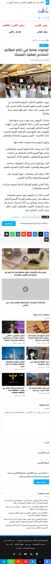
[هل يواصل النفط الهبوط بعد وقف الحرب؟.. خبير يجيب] (37, 379)
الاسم (46, 442)
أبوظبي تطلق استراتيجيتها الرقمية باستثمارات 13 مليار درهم (15, 364)
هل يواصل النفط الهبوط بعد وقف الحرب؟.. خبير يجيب (39, 389)
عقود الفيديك (15, 217)
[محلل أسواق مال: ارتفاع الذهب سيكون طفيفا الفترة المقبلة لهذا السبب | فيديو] (37, 327)
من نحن (28, 544)
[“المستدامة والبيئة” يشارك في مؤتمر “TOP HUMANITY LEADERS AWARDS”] (13, 379)
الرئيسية (44, 40)
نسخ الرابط (9, 223)
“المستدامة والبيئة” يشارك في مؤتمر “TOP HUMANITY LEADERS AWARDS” (14, 390)
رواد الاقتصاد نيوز (9, 540)
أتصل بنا (18, 548)
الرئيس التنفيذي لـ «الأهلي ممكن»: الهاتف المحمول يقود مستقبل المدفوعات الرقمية (14, 338)
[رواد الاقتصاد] (43, 10)
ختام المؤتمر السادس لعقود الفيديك (30, 217)
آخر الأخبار (35, 40)
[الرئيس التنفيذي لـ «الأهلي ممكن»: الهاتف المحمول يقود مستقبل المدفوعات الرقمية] (13, 327)
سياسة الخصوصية (39, 544)
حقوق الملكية (19, 544)
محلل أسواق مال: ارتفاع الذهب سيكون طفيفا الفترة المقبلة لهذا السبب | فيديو (38, 338)
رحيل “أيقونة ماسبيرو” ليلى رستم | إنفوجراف (39, 363)
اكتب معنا (9, 544)
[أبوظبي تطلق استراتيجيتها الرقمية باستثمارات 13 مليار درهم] (13, 353)
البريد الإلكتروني (43, 453)
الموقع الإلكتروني (43, 463)
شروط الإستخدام (29, 548)
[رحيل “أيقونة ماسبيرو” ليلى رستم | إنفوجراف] (37, 353)
